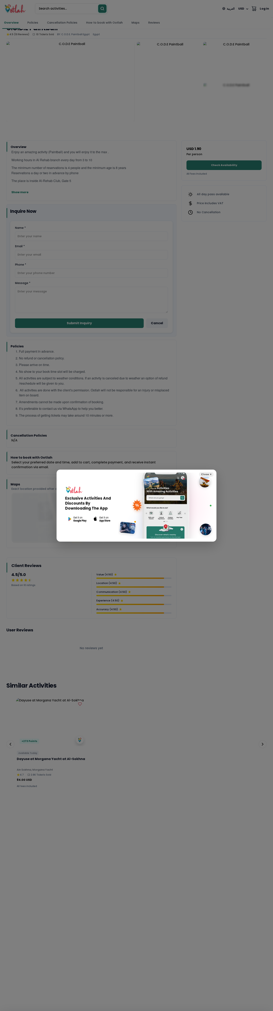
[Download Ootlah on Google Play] (77, 519)
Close (206, 474)
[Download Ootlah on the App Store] (102, 519)
